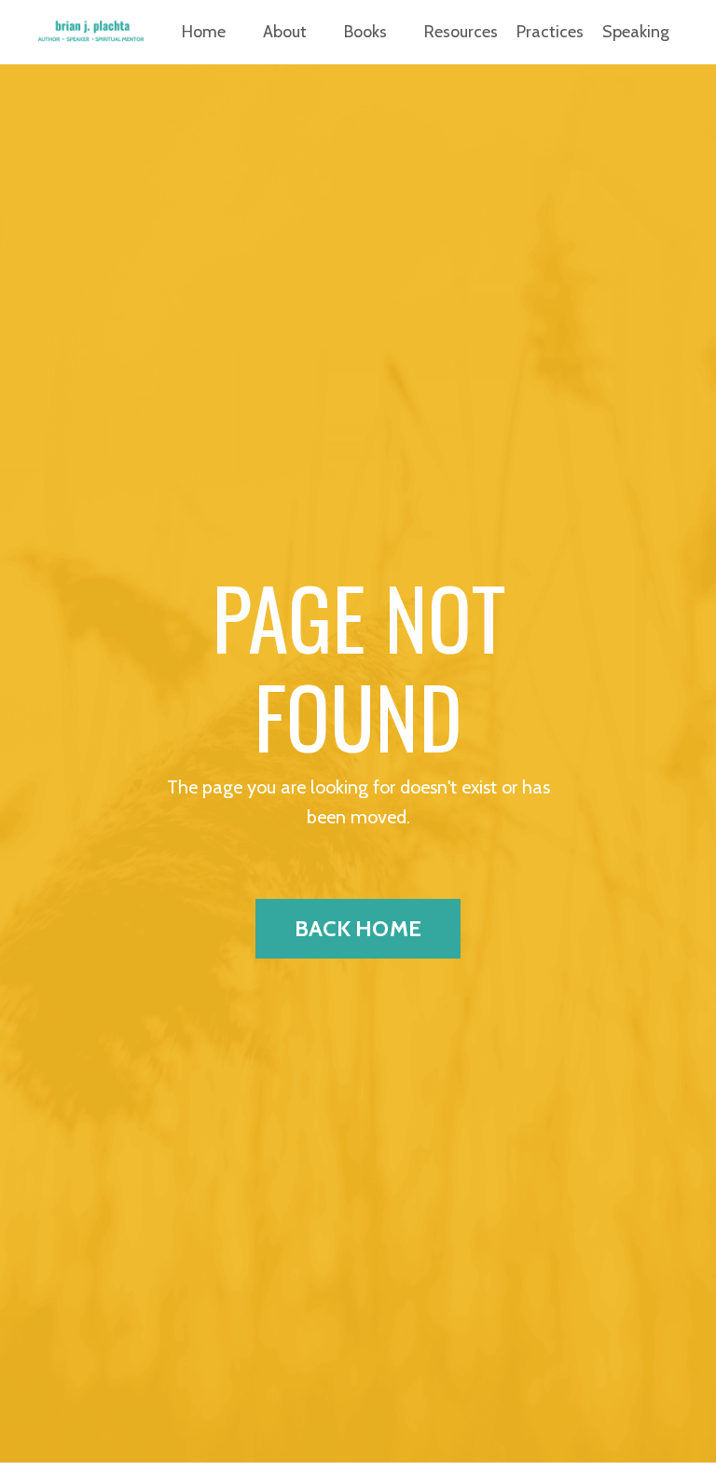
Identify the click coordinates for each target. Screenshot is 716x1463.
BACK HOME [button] (358, 928)
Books (365, 31)
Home (204, 31)
